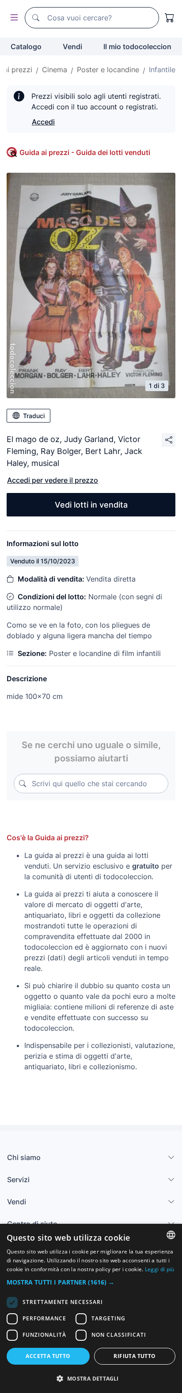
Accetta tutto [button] (48, 1356)
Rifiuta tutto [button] (134, 1356)
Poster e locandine (108, 69)
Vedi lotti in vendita (91, 504)
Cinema (54, 69)
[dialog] (91, 1308)
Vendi (72, 46)
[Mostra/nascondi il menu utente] (12, 17)
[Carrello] (169, 17)
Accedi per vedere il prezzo (52, 480)
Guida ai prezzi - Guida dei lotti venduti (84, 152)
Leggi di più (159, 1269)
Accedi (43, 121)
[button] (91, 1282)
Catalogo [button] (26, 46)
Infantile (162, 69)
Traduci (34, 415)
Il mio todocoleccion (137, 46)
